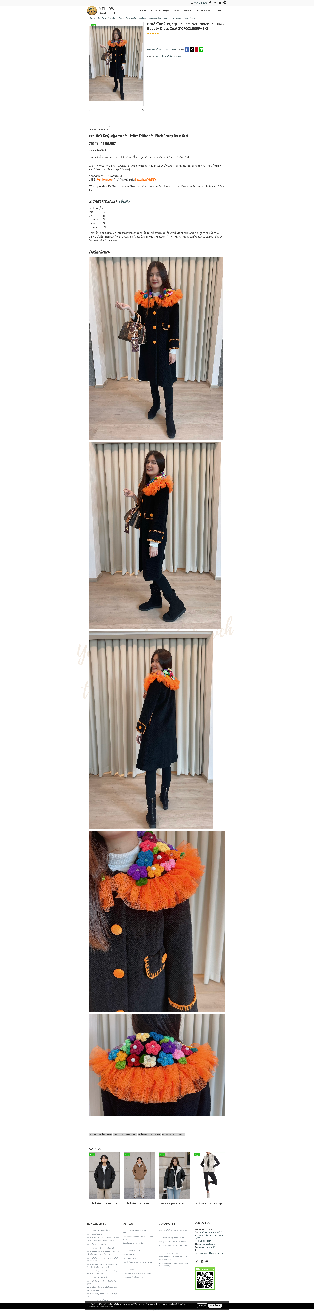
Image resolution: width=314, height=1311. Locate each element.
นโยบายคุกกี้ (109, 1307)
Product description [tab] (99, 129)
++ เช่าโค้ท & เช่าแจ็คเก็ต (96, 1244)
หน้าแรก (143, 10)
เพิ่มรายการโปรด (155, 49)
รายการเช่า (178, 56)
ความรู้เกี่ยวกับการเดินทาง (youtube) (173, 1245)
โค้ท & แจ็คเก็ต (167, 56)
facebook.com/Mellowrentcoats (210, 1252)
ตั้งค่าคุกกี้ (202, 1305)
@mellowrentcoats (105, 179)
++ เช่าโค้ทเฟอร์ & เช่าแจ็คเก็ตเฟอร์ (100, 1248)
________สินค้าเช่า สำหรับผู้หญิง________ (101, 1230)
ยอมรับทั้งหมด (215, 1305)
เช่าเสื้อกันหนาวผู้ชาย (182, 10)
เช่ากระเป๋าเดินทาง (204, 10)
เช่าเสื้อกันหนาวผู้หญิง (159, 10)
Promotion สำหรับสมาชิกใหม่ (134, 1277)
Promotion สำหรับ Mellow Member (137, 1273)
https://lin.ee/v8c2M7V (145, 179)
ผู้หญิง (158, 56)
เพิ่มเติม (218, 10)
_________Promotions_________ (134, 1269)
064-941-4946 (200, 2)
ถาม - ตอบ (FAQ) (129, 1258)
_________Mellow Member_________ (172, 1253)
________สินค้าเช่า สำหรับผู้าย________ (101, 1277)
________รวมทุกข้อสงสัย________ (134, 1250)
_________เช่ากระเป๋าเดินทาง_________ (101, 1300)
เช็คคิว (124, 201)
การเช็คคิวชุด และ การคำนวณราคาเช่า (138, 1262)
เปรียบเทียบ (172, 49)
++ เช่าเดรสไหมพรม (94, 1234)
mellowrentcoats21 (206, 1246)
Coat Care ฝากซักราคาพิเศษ (133, 1243)
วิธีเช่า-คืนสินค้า (129, 1254)
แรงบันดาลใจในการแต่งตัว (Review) (173, 1230)
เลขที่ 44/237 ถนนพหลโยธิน (211, 1232)
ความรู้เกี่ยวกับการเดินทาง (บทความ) (172, 1241)
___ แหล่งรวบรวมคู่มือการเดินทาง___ (172, 1238)
